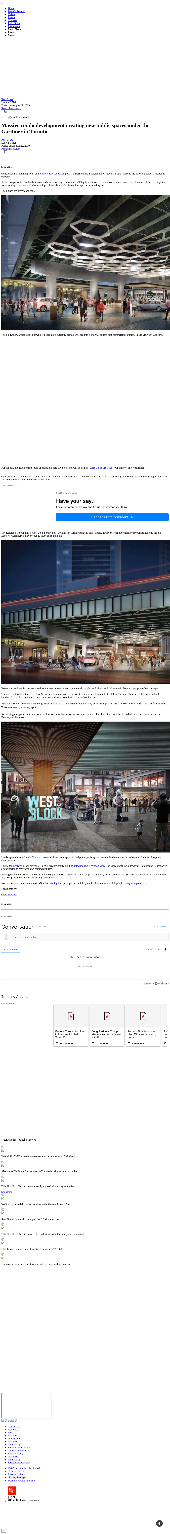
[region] (85, 955)
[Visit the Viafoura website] (162, 983)
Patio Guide (14, 23)
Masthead (13, 1441)
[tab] (10, 949)
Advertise (13, 1429)
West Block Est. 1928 (101, 467)
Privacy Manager (17, 1477)
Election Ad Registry (19, 1447)
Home (11, 8)
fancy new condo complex (56, 173)
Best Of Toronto (16, 11)
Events (11, 17)
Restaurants (14, 26)
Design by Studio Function (22, 1480)
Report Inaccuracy (11, 108)
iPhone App (14, 1444)
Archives (12, 1435)
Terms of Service (17, 1450)
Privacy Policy (15, 1453)
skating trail (56, 883)
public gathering (75, 865)
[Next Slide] (166, 1029)
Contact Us (14, 1426)
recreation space (97, 865)
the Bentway (15, 865)
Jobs (10, 1432)
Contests (12, 20)
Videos (11, 14)
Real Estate (7, 99)
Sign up (163, 927)
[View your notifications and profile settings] (165, 949)
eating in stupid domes (135, 883)
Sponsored (6, 1192)
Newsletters (14, 1438)
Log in (155, 927)
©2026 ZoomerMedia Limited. (24, 1468)
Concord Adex (9, 894)
